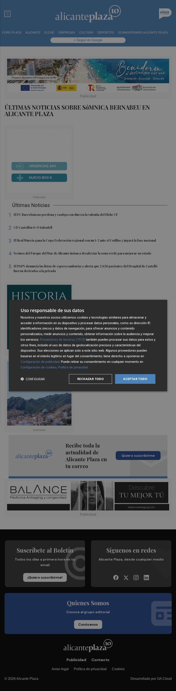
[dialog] (88, 345)
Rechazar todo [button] (90, 379)
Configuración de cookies (39, 367)
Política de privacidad (73, 367)
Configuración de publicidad (40, 362)
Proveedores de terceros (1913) (62, 340)
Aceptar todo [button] (135, 379)
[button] (33, 379)
